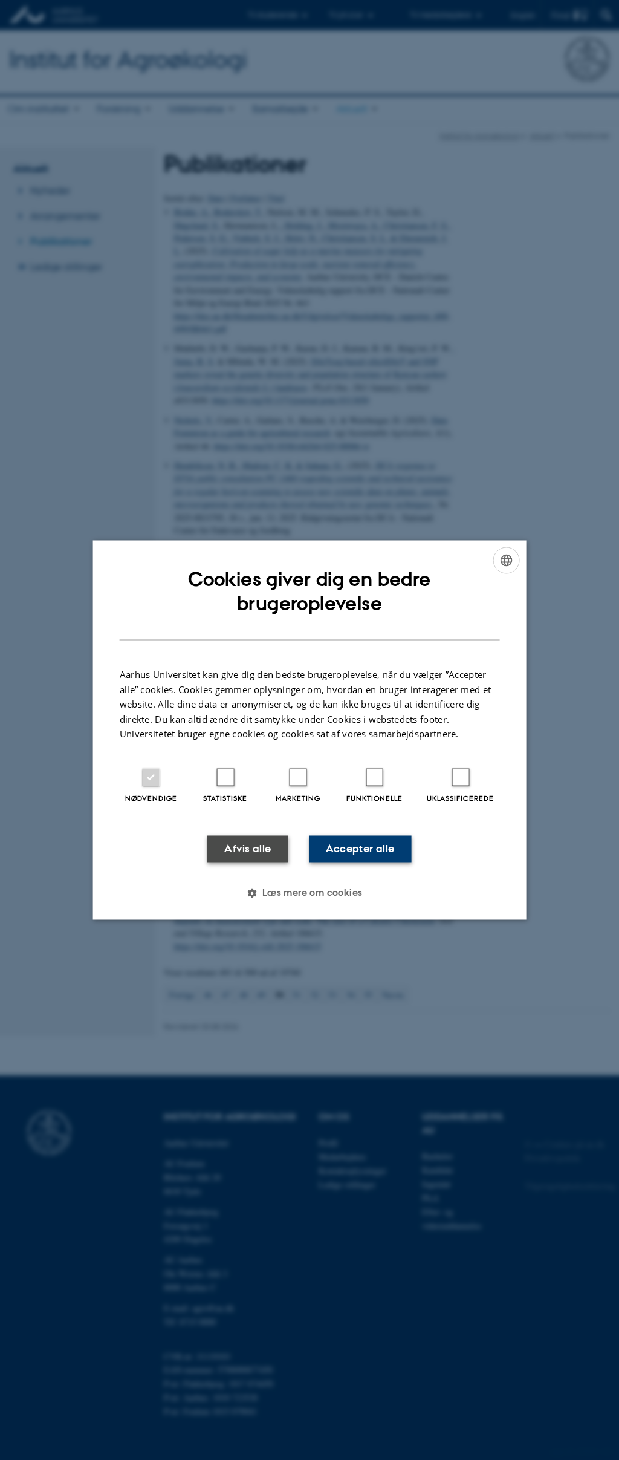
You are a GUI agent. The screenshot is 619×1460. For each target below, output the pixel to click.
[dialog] (310, 729)
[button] (309, 893)
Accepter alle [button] (360, 848)
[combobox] (506, 560)
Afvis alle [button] (247, 848)
